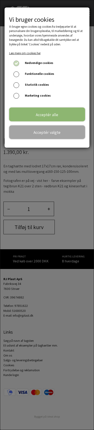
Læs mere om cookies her (25, 53)
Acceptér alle (47, 114)
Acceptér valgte (47, 132)
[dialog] (47, 215)
